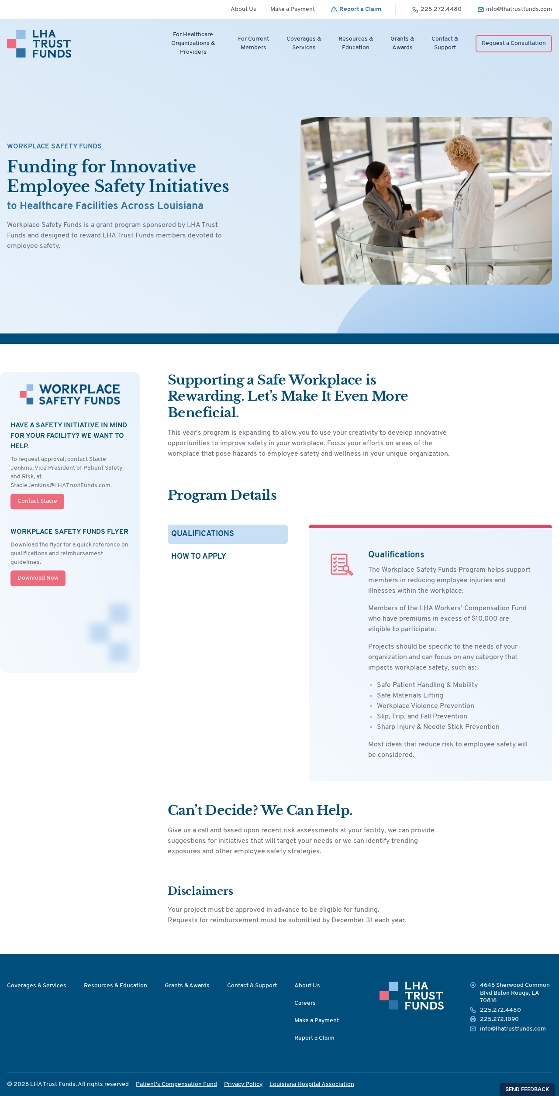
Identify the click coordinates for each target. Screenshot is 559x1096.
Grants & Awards (187, 986)
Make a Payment (292, 9)
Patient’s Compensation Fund (176, 1084)
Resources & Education (115, 986)
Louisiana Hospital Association (311, 1084)
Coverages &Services (303, 43)
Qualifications (202, 534)
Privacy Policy (243, 1084)
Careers (305, 1003)
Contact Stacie (37, 501)
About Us (243, 9)
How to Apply (198, 557)
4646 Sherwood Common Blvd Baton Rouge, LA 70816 (515, 993)
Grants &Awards (402, 43)
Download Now (38, 578)
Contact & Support (252, 986)
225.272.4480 (500, 1010)
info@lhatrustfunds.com (513, 1029)
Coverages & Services (36, 986)
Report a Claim (314, 1038)
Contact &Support (444, 43)
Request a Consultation (514, 43)
